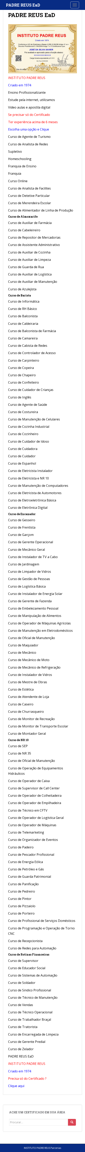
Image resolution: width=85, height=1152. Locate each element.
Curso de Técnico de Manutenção (33, 997)
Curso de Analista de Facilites (29, 188)
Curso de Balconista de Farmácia (32, 331)
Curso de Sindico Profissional (29, 990)
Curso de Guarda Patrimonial (29, 876)
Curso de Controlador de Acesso (32, 353)
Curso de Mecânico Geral (26, 549)
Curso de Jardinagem (23, 564)
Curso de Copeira (21, 368)
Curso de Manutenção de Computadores (38, 485)
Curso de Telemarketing (26, 832)
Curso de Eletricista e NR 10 (28, 478)
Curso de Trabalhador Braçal (29, 1019)
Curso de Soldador (21, 982)
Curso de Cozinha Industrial (28, 426)
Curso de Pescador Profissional (31, 854)
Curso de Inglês (19, 397)
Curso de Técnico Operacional (30, 1012)
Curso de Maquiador (23, 645)
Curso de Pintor (19, 899)
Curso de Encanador (22, 514)
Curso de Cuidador (22, 456)
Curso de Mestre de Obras (27, 682)
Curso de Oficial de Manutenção (31, 638)
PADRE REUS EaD (23, 5)
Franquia (14, 173)
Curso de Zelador (21, 1049)
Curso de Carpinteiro (23, 360)
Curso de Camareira (23, 338)
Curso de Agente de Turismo (29, 136)
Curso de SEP (18, 746)
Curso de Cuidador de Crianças (30, 390)
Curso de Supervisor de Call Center (34, 788)
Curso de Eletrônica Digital (27, 507)
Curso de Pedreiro (22, 891)
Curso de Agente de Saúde (27, 404)
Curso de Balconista (23, 316)
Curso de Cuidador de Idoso (28, 441)
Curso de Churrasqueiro (26, 711)
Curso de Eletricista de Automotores (34, 493)
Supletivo (15, 151)
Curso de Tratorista (22, 1027)
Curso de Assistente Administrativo (34, 245)
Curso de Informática (23, 301)
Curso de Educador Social (26, 968)
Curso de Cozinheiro (23, 434)
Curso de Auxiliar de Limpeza (29, 259)
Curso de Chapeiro (22, 375)
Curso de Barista (19, 295)
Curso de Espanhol (22, 463)
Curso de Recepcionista (25, 941)
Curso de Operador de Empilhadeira (34, 803)
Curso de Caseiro (20, 704)
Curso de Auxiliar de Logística (30, 274)
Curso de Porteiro (21, 913)
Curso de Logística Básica (27, 586)
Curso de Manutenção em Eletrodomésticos (40, 630)
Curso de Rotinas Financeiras (28, 954)
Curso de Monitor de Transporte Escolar (38, 726)
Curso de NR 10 (18, 740)
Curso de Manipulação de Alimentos (34, 616)
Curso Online (17, 181)
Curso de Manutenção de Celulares (34, 419)
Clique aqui (16, 1086)
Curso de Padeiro (21, 847)
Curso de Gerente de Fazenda (30, 601)
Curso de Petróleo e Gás (26, 869)
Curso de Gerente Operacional (30, 542)
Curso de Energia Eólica (25, 862)
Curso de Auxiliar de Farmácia (30, 223)
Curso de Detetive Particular (29, 195)
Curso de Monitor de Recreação (31, 719)
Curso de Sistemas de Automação (32, 975)
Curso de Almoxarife (23, 216)
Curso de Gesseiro (21, 520)
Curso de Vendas (20, 1005)
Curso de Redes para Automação (32, 948)
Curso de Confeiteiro (23, 382)
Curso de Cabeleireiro (24, 230)
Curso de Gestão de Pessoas (29, 579)
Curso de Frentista (21, 527)
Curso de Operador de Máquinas (32, 825)
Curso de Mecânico (22, 652)
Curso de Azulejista (22, 289)
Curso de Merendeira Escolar (29, 203)
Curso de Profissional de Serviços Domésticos (41, 921)
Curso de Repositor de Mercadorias (34, 237)
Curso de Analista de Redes (28, 144)
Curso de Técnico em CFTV (27, 810)
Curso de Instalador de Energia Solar (35, 594)
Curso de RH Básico (22, 309)
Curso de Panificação (23, 884)
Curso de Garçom (21, 535)
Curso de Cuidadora (22, 449)
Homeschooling (19, 159)
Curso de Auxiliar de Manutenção (32, 281)
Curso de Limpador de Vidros (29, 571)
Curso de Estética (21, 689)
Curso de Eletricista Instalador (30, 471)
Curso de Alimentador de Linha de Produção (40, 210)
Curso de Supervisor (23, 961)
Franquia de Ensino (22, 166)
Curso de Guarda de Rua (26, 267)
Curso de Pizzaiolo (21, 906)
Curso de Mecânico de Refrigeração (34, 667)
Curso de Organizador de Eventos (33, 840)
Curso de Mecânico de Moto (28, 660)
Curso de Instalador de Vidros (30, 675)
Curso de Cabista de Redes (27, 345)
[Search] (72, 1122)
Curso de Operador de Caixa (29, 781)
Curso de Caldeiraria (23, 323)
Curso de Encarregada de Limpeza (33, 1034)
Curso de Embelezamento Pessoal (33, 608)
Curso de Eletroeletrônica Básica (32, 500)
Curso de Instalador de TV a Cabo (33, 557)
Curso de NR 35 (19, 753)
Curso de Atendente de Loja (28, 697)
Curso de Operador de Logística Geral (36, 818)
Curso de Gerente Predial (26, 1042)
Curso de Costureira (23, 412)
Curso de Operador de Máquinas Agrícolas (39, 623)
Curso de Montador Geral (27, 733)
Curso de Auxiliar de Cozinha (29, 252)
